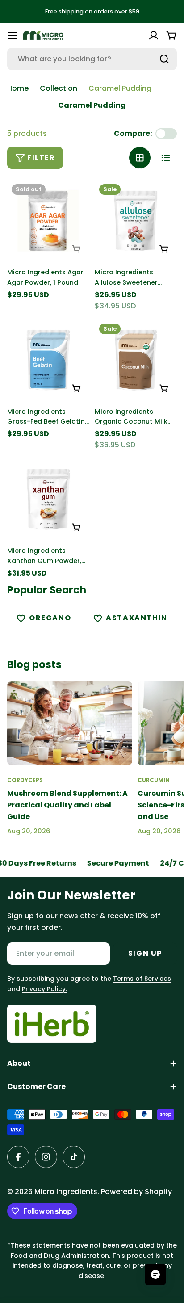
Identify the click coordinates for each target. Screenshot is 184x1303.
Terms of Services (142, 978)
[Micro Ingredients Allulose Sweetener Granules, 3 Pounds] (136, 221)
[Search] (164, 59)
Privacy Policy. (44, 988)
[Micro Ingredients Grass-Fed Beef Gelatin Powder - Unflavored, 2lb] (48, 360)
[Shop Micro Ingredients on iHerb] (51, 1024)
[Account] (153, 35)
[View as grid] (140, 158)
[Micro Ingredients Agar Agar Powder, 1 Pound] (48, 221)
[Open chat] (155, 1274)
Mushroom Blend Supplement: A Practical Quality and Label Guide (67, 805)
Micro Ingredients (65, 1191)
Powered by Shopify (136, 1191)
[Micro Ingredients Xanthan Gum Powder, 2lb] (48, 499)
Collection (58, 88)
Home (18, 88)
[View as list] (166, 158)
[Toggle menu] (12, 35)
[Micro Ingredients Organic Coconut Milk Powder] (136, 360)
